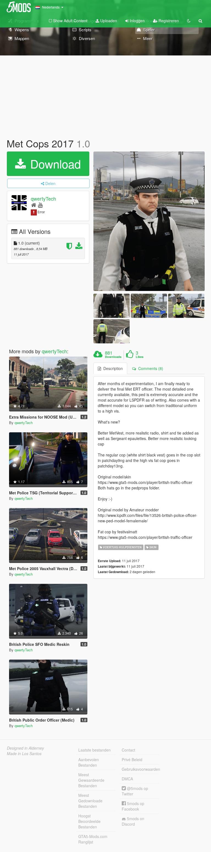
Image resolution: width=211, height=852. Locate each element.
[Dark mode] (189, 20)
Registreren (168, 20)
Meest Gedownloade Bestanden (90, 800)
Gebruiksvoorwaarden (140, 769)
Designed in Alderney (25, 748)
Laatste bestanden (94, 750)
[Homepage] (34, 205)
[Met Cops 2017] (149, 221)
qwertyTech (43, 198)
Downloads (113, 356)
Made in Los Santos (24, 753)
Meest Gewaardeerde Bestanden (91, 780)
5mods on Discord (133, 821)
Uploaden (108, 20)
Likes (139, 356)
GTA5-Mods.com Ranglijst (92, 839)
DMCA (127, 778)
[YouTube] (40, 205)
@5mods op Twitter (135, 791)
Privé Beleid (132, 759)
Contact (128, 750)
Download (54, 163)
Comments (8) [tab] (149, 368)
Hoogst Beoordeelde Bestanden (89, 821)
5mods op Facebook (133, 806)
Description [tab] (112, 368)
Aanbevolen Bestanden (88, 762)
